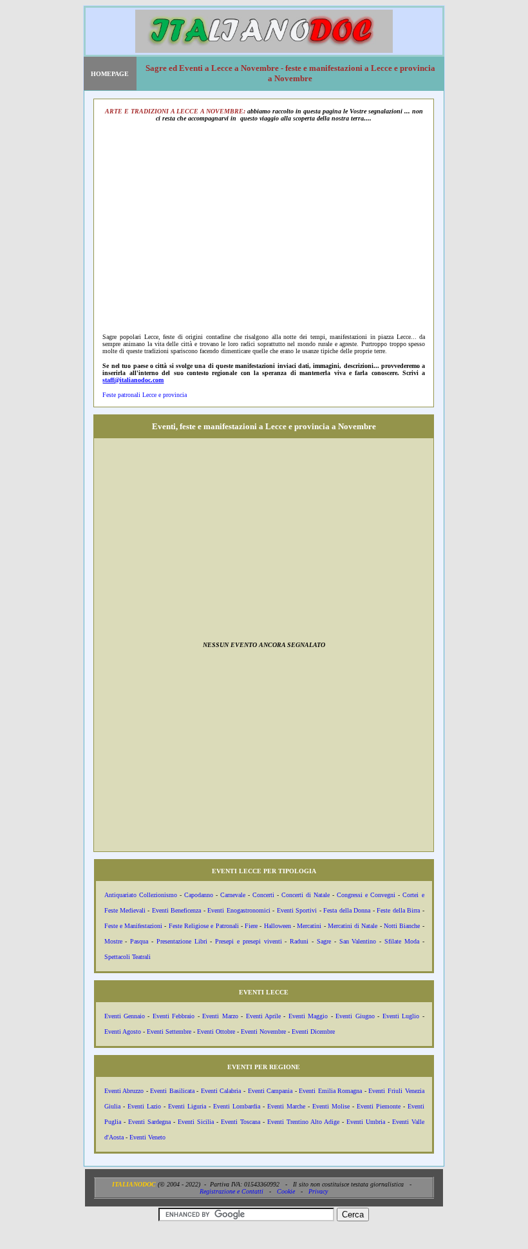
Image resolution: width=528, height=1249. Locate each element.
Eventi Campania (270, 1090)
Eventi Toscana (240, 1121)
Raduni (299, 941)
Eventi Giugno (354, 1016)
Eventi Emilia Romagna (330, 1090)
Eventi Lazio (144, 1106)
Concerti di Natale (305, 894)
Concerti (263, 894)
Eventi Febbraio (173, 1016)
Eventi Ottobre (216, 1031)
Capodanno (198, 894)
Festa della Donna (346, 910)
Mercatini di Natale (353, 925)
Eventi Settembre (169, 1031)
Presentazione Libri (181, 941)
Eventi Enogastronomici (238, 910)
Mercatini (309, 925)
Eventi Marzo (220, 1016)
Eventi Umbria (365, 1121)
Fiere (251, 925)
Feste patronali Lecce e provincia (144, 394)
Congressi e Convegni (366, 894)
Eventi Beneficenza (176, 910)
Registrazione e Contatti (231, 1191)
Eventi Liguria (187, 1106)
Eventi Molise (331, 1106)
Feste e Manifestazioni (133, 925)
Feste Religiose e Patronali (204, 925)
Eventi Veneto (147, 1137)
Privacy (318, 1191)
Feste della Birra (398, 910)
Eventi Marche (286, 1106)
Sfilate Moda (401, 941)
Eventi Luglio (400, 1016)
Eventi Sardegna (149, 1121)
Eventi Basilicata (172, 1090)
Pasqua (139, 941)
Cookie (286, 1191)
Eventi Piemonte (379, 1106)
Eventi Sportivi (297, 910)
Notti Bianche (402, 925)
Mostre (113, 941)
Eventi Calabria (221, 1090)
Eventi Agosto (122, 1031)
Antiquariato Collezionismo (140, 894)
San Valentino (358, 941)
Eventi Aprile (263, 1016)
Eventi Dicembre (313, 1031)
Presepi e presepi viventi (248, 941)
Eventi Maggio (308, 1016)
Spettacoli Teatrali (127, 956)
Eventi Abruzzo (124, 1090)
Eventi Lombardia (236, 1106)
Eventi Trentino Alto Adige (303, 1121)
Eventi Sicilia (196, 1121)
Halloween (277, 925)
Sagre (324, 941)
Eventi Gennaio (124, 1016)
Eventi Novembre (263, 1031)
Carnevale (232, 894)
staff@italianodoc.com (133, 379)
